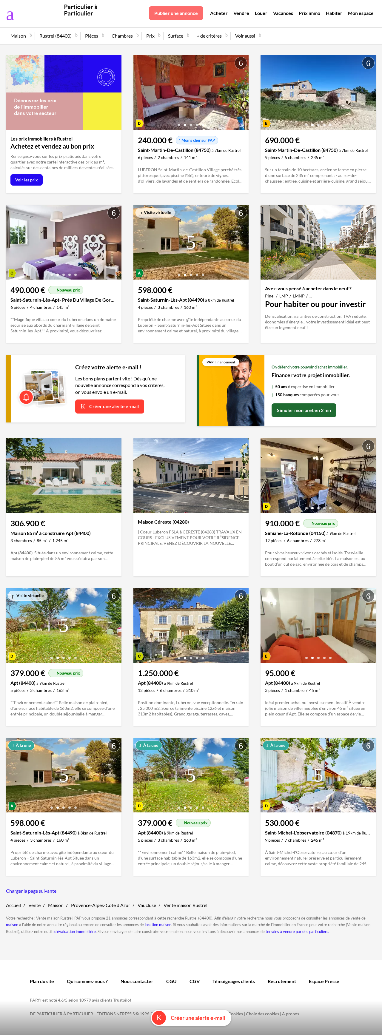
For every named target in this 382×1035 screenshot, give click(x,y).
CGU (171, 981)
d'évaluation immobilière (75, 931)
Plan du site (42, 981)
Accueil (13, 905)
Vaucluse (147, 905)
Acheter (219, 13)
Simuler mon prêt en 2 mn (304, 410)
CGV (195, 981)
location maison (158, 924)
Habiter (334, 13)
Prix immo (309, 13)
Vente (34, 905)
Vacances (283, 13)
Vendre (241, 13)
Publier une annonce (176, 13)
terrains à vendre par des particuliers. (297, 931)
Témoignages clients (233, 981)
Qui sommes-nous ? (87, 981)
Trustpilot (122, 999)
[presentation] (139, 94)
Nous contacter (137, 981)
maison (12, 924)
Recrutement (282, 981)
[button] (179, 123)
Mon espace (361, 13)
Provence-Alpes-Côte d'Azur (100, 905)
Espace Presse (324, 981)
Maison (56, 905)
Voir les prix (26, 179)
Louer (261, 13)
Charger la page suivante (31, 891)
